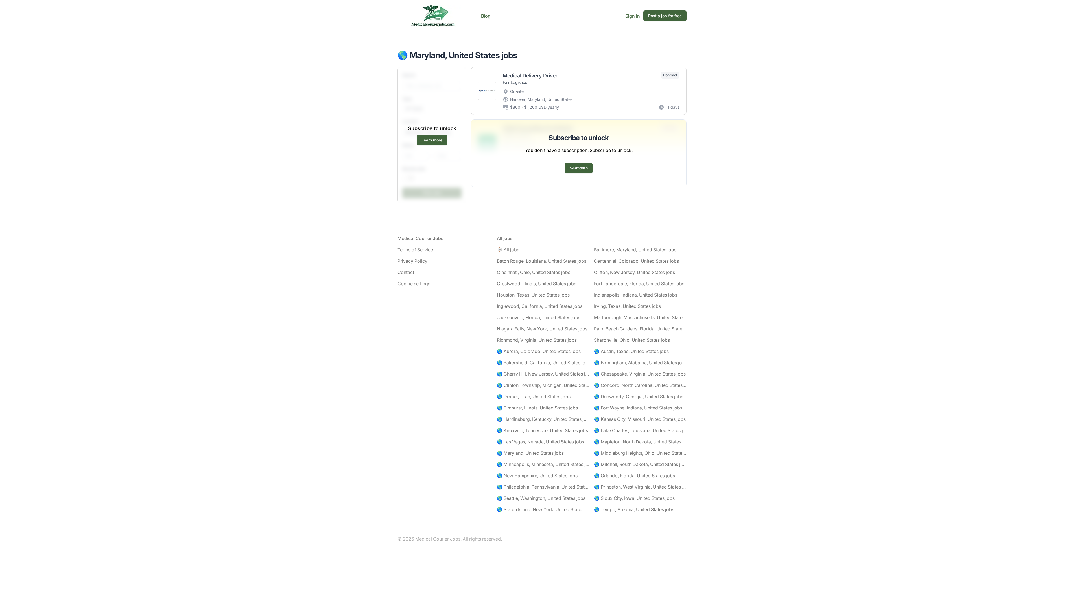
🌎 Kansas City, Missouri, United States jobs (640, 419)
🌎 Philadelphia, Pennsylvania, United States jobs (543, 487)
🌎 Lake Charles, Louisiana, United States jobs (640, 430)
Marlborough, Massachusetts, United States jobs (640, 317)
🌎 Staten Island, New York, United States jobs (543, 509)
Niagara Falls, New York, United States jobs (542, 329)
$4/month (579, 167)
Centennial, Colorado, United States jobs (636, 261)
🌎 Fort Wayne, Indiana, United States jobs (638, 408)
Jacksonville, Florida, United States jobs (538, 317)
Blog (486, 16)
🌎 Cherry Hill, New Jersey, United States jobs (543, 374)
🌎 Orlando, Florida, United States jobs (634, 475)
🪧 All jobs (508, 249)
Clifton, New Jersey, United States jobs (634, 272)
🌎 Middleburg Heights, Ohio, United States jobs (640, 453)
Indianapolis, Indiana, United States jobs (635, 295)
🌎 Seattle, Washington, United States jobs (541, 498)
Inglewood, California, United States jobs (539, 306)
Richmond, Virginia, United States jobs (537, 340)
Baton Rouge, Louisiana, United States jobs (541, 261)
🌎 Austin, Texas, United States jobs (631, 351)
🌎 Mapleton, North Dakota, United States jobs (640, 442)
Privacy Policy (412, 261)
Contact (405, 272)
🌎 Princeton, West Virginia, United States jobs (640, 487)
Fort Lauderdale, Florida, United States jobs (639, 283)
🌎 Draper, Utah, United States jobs (534, 396)
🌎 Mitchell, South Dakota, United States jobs (640, 464)
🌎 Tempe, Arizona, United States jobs (634, 509)
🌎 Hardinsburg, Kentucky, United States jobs (543, 419)
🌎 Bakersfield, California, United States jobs (543, 362)
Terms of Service (415, 249)
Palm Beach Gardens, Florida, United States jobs (640, 329)
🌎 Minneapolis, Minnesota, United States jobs (543, 464)
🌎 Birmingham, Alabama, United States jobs (640, 362)
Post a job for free (665, 15)
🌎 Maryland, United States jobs (530, 453)
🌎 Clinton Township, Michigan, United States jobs (543, 385)
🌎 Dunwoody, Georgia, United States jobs (638, 396)
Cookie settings (413, 283)
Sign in (632, 16)
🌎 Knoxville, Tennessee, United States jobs (542, 430)
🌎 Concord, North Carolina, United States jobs (640, 385)
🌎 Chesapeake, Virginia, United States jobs (640, 374)
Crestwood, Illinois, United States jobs (536, 283)
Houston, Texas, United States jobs (533, 295)
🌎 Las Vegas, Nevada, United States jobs (540, 442)
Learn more (431, 140)
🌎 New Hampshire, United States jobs (537, 475)
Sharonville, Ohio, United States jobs (632, 340)
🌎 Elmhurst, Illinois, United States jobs (537, 408)
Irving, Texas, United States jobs (627, 306)
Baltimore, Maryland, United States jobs (635, 249)
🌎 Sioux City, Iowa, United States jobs (634, 498)
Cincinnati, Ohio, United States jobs (533, 272)
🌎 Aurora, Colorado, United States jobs (539, 351)
